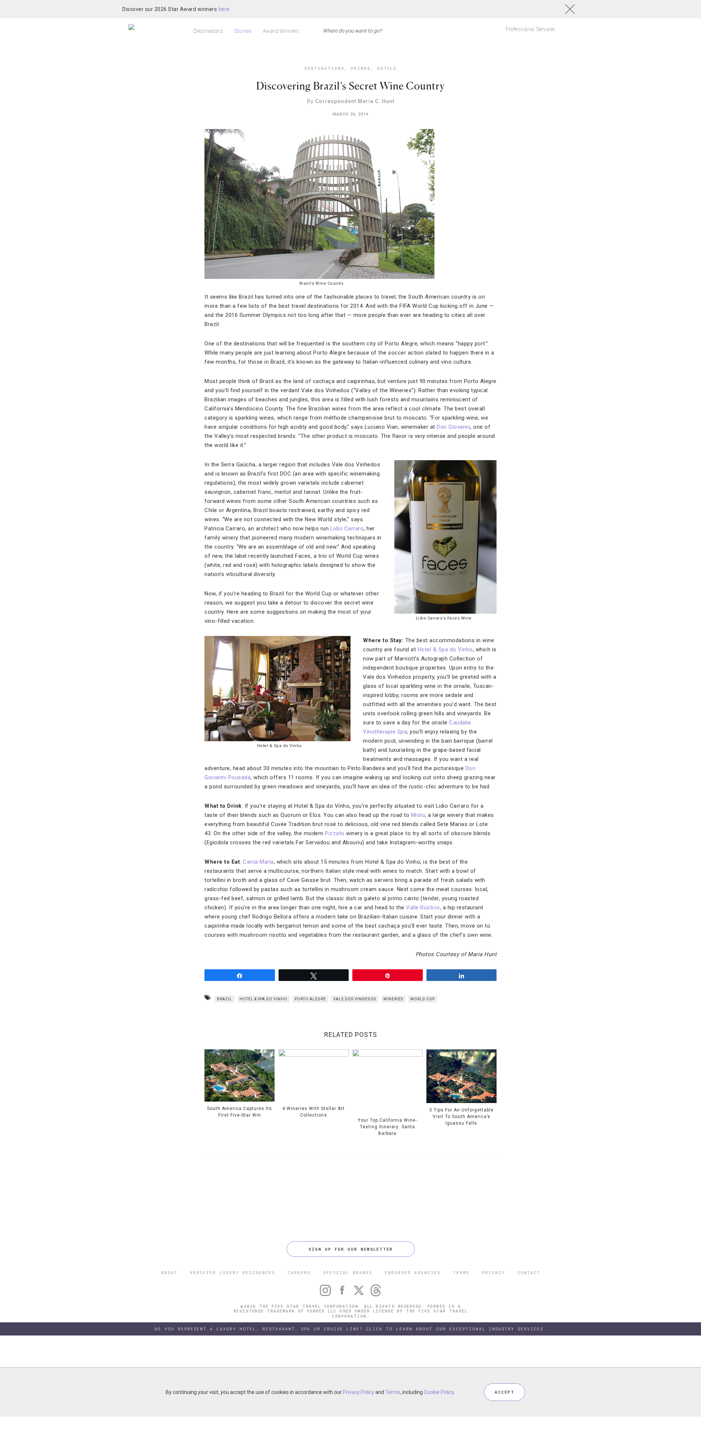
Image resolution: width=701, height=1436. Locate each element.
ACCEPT (504, 1392)
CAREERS (299, 1272)
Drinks (361, 68)
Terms (392, 1392)
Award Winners (281, 31)
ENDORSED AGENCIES (413, 1272)
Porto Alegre (310, 999)
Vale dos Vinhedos (354, 999)
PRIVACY (493, 1272)
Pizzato (335, 833)
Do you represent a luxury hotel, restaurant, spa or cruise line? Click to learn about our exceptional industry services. (350, 1328)
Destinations (208, 31)
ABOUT (169, 1272)
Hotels (387, 68)
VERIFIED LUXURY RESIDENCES (232, 1272)
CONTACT (528, 1272)
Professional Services (531, 29)
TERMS (461, 1272)
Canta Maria (258, 862)
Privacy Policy (358, 1392)
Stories (243, 31)
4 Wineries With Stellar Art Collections (313, 1112)
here (224, 9)
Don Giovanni (453, 427)
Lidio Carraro (347, 528)
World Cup (422, 999)
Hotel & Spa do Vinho (445, 649)
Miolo (418, 815)
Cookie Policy (439, 1392)
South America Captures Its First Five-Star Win (239, 1112)
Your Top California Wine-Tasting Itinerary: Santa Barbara (387, 1127)
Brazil (224, 999)
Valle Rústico (423, 907)
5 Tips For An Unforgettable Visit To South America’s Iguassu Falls (461, 1116)
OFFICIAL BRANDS (347, 1272)
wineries (393, 999)
